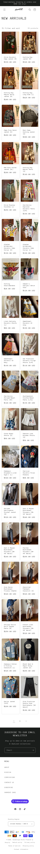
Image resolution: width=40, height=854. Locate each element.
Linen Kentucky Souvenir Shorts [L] (10, 323)
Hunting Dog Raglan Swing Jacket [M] (9, 94)
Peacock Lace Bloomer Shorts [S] (29, 435)
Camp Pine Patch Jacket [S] (10, 131)
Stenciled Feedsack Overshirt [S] (28, 589)
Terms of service (14, 846)
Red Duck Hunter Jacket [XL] (10, 168)
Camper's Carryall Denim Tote (29, 285)
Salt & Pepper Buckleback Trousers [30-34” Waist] (28, 511)
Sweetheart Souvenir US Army (27, 323)
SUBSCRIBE (8, 787)
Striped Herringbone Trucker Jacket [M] (10, 511)
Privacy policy (30, 842)
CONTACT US (9, 782)
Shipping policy (28, 846)
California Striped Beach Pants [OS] (9, 398)
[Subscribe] (33, 750)
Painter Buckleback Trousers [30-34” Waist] (28, 550)
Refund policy (17, 842)
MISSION (7, 772)
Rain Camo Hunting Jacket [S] (29, 132)
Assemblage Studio (19, 839)
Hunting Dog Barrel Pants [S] (28, 169)
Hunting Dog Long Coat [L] (28, 93)
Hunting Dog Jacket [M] (27, 58)
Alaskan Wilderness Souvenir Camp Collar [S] (9, 247)
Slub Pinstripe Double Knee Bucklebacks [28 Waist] (29, 704)
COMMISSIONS (9, 777)
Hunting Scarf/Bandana (9, 284)
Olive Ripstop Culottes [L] (9, 206)
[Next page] (26, 721)
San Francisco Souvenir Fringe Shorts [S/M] (29, 360)
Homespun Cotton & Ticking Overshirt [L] (10, 666)
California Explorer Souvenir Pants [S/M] (29, 207)
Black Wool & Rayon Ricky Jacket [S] (28, 666)
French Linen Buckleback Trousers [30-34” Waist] (28, 627)
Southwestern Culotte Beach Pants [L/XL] (28, 398)
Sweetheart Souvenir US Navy (8, 360)
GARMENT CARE (10, 792)
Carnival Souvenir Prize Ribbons (29, 473)
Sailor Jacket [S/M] (9, 702)
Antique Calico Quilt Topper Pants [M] (10, 626)
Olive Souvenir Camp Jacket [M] (10, 58)
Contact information (21, 849)
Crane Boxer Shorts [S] (8, 434)
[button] (4, 9)
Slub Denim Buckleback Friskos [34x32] (10, 589)
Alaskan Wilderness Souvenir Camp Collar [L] (28, 247)
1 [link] (14, 721)
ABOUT (6, 767)
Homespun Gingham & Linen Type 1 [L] (10, 473)
